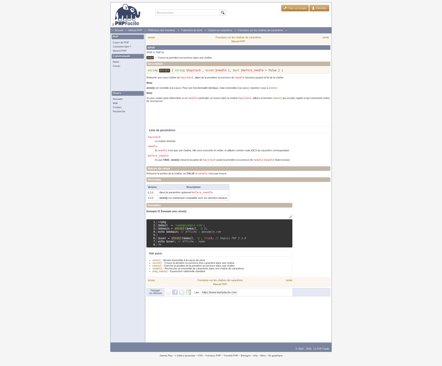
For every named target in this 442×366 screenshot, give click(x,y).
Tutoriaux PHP (213, 355)
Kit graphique (275, 355)
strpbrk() (157, 268)
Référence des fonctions (161, 30)
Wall (115, 103)
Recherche (119, 111)
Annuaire (118, 99)
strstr (179, 228)
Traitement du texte (191, 30)
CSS (200, 355)
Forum (116, 66)
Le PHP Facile (321, 348)
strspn (151, 37)
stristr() (273, 87)
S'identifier (321, 8)
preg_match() (160, 271)
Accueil (119, 30)
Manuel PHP (135, 30)
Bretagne (246, 355)
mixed (210, 70)
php (255, 355)
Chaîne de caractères (220, 30)
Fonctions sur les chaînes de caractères (260, 30)
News (116, 61)
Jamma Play (166, 355)
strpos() (277, 98)
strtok (326, 37)
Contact (117, 107)
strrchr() (157, 263)
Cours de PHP (121, 42)
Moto (263, 355)
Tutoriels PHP (231, 355)
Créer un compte (296, 8)
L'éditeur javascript (185, 355)
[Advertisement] (126, 79)
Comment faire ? (122, 46)
